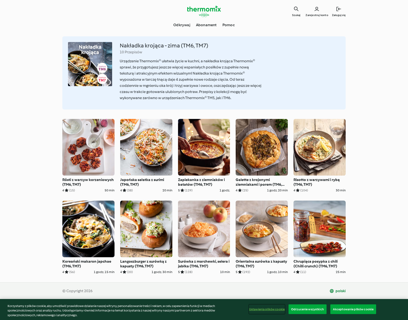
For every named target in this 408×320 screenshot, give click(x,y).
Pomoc (228, 25)
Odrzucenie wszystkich (307, 309)
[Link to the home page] (204, 11)
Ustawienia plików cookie (267, 309)
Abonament (206, 25)
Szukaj (296, 15)
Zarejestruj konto (317, 15)
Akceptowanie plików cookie (353, 309)
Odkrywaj (181, 25)
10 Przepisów (131, 52)
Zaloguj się (339, 15)
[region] (204, 309)
